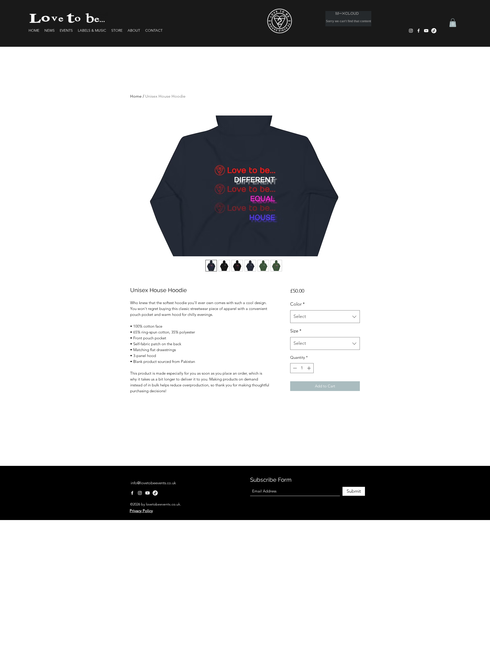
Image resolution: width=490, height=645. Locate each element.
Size (295, 331)
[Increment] (309, 368)
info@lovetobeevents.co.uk (153, 482)
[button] (452, 22)
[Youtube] (426, 30)
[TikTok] (433, 30)
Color (297, 304)
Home (136, 96)
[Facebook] (418, 30)
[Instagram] (410, 30)
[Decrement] (294, 368)
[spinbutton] (302, 368)
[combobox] (325, 316)
